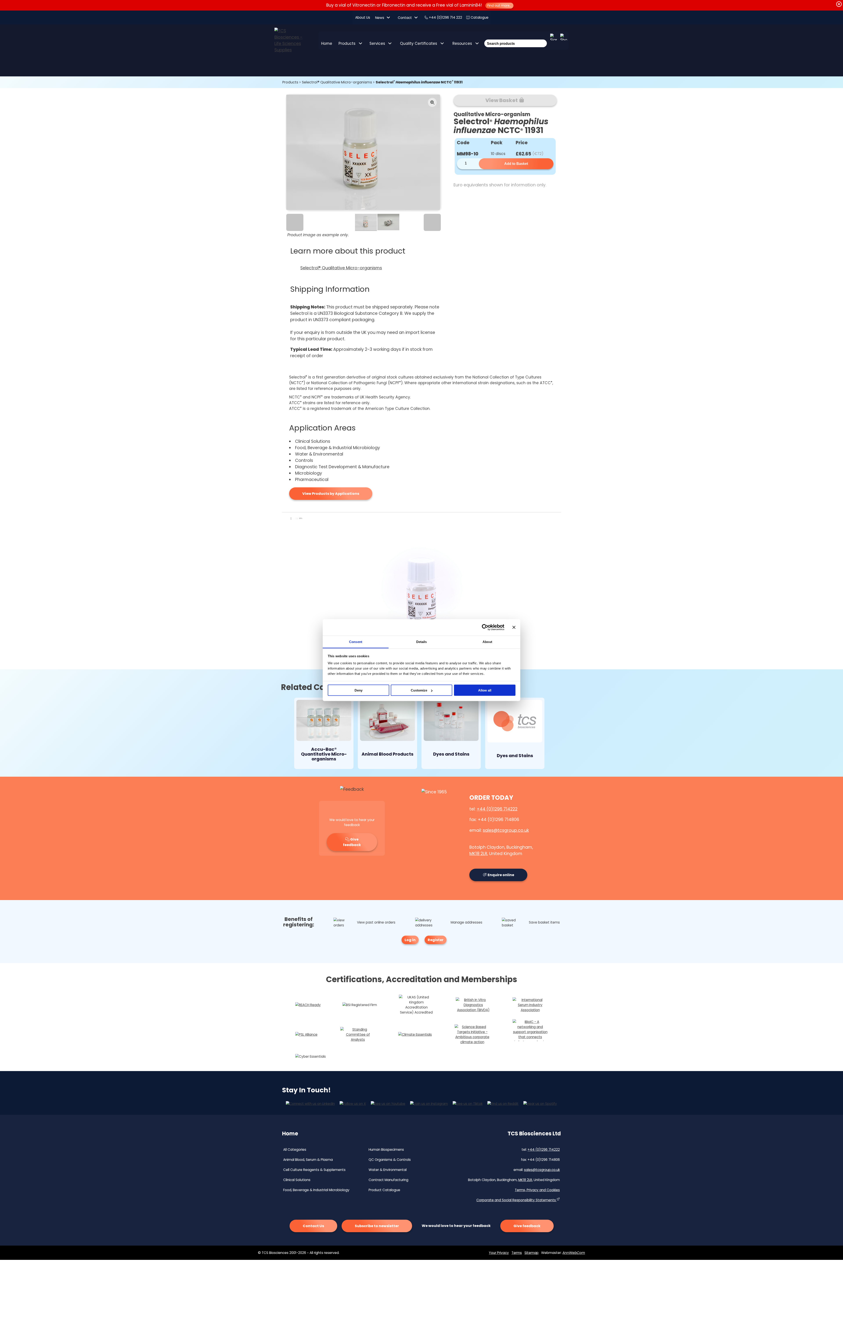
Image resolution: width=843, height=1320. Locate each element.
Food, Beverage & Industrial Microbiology (316, 1190)
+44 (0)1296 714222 (497, 809)
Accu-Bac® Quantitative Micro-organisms (324, 754)
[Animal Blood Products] (387, 721)
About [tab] (487, 641)
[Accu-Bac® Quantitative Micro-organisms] (323, 721)
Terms (517, 1252)
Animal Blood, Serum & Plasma (308, 1159)
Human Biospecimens (386, 1149)
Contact (405, 17)
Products (347, 43)
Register (435, 939)
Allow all (484, 690)
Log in (410, 939)
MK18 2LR (478, 854)
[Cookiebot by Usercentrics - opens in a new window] (485, 627)
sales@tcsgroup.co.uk (506, 830)
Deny (358, 690)
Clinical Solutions (296, 1180)
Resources (462, 43)
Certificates (418, 43)
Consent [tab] (355, 641)
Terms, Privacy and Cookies (537, 1190)
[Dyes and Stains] (451, 721)
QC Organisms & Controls (390, 1159)
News (379, 17)
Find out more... (499, 5)
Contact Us (313, 1225)
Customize (419, 690)
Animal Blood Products (387, 754)
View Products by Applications (330, 493)
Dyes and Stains (451, 754)
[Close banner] (513, 627)
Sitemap (531, 1252)
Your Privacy (499, 1252)
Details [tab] (421, 641)
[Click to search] (543, 37)
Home (326, 43)
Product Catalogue (384, 1190)
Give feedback (352, 842)
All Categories (294, 1149)
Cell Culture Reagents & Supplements (314, 1169)
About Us (362, 17)
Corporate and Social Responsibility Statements (516, 1200)
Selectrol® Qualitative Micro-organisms (337, 82)
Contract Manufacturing (388, 1180)
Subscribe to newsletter (377, 1225)
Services (377, 43)
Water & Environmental (388, 1169)
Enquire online (500, 874)
